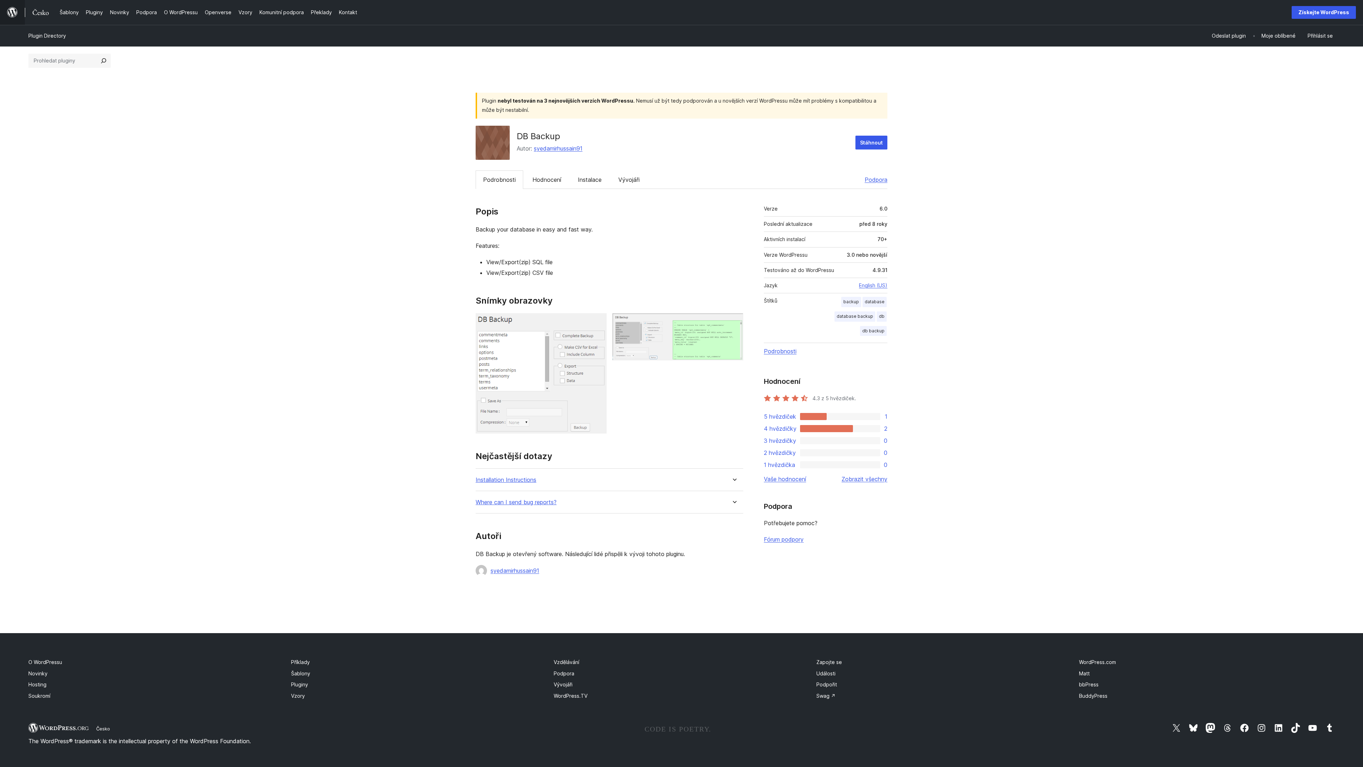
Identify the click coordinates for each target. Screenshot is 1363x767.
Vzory (298, 696)
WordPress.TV (570, 696)
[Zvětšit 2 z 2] (733, 322)
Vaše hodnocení (785, 479)
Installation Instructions (506, 480)
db (882, 316)
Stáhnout (871, 143)
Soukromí (39, 696)
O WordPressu (45, 662)
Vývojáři (629, 179)
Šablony (300, 673)
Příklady (300, 662)
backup (851, 301)
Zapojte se (829, 662)
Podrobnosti (499, 179)
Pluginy (299, 684)
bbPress (1089, 684)
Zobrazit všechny (864, 479)
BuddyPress (1093, 696)
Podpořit (826, 684)
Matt (1084, 673)
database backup (855, 316)
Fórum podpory (784, 539)
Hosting (37, 684)
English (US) (873, 285)
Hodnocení (546, 179)
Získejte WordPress (1323, 12)
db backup (873, 330)
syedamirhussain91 (558, 148)
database (875, 301)
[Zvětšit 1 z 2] (597, 322)
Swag (826, 696)
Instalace (590, 179)
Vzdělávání (566, 662)
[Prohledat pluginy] (104, 61)
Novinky (38, 673)
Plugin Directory (47, 36)
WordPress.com (1097, 662)
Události (826, 673)
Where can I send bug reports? (516, 502)
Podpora (876, 179)
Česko (103, 728)
